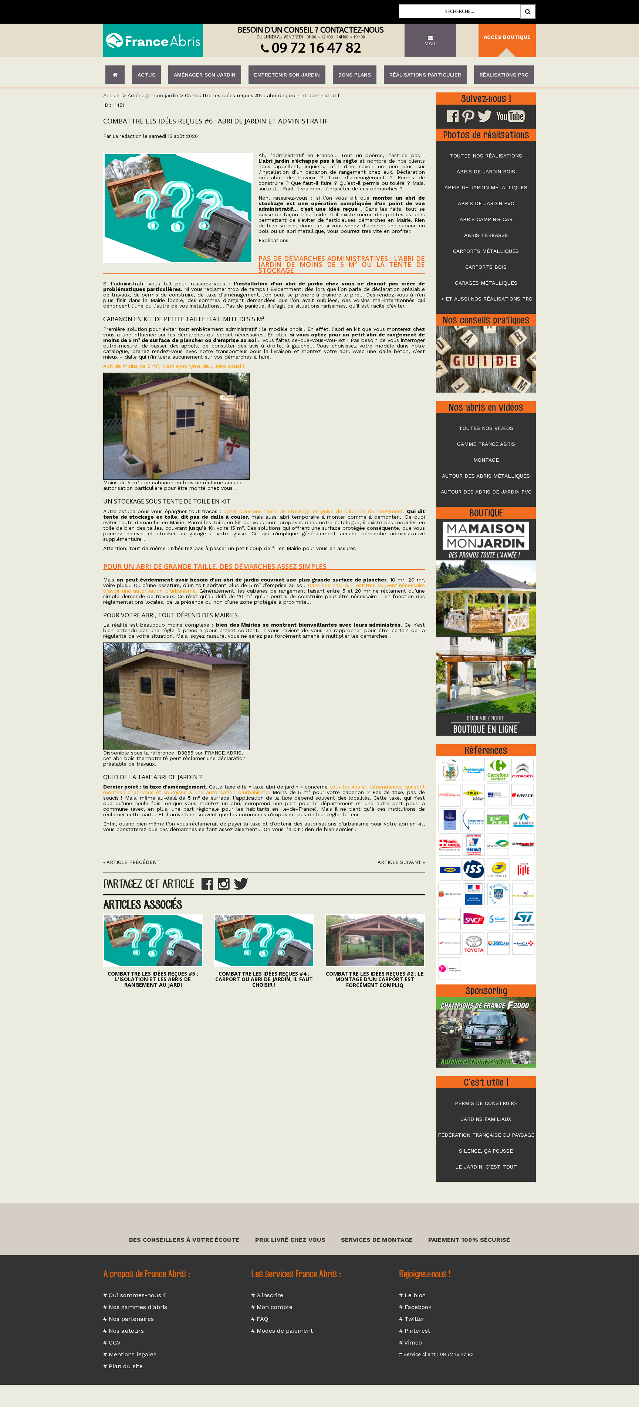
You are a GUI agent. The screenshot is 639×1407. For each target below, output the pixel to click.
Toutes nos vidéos (486, 428)
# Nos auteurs (123, 1330)
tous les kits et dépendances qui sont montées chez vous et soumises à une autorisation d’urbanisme (264, 789)
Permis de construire (486, 1103)
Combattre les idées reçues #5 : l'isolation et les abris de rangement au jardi (153, 979)
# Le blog (412, 1295)
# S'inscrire (267, 1295)
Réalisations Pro (504, 75)
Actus (146, 75)
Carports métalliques (486, 251)
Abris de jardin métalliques (485, 187)
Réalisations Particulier (425, 75)
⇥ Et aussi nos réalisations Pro (485, 299)
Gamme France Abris (486, 444)
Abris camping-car (486, 219)
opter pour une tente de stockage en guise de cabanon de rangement (313, 511)
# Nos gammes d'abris (135, 1307)
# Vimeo (410, 1342)
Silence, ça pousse (486, 1151)
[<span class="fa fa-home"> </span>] (115, 74)
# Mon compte (272, 1307)
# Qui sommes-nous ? (134, 1295)
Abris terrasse (486, 235)
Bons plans (354, 75)
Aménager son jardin (205, 75)
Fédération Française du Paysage (486, 1135)
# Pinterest (414, 1330)
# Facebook (415, 1307)
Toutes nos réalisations (486, 156)
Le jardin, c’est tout (486, 1167)
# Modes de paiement (282, 1330)
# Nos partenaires (128, 1318)
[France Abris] (153, 40)
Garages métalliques (486, 283)
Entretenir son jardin (287, 75)
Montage (486, 460)
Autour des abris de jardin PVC (486, 492)
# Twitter (412, 1318)
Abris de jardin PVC (486, 203)
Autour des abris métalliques (486, 476)
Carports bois (486, 267)
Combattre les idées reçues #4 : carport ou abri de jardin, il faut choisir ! (264, 979)
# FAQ (259, 1318)
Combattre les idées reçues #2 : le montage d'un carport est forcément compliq (375, 979)
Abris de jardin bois (486, 171)
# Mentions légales (129, 1354)
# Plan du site (123, 1366)
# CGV (112, 1342)
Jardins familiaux (486, 1119)
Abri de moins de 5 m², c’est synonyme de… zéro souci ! (173, 366)
